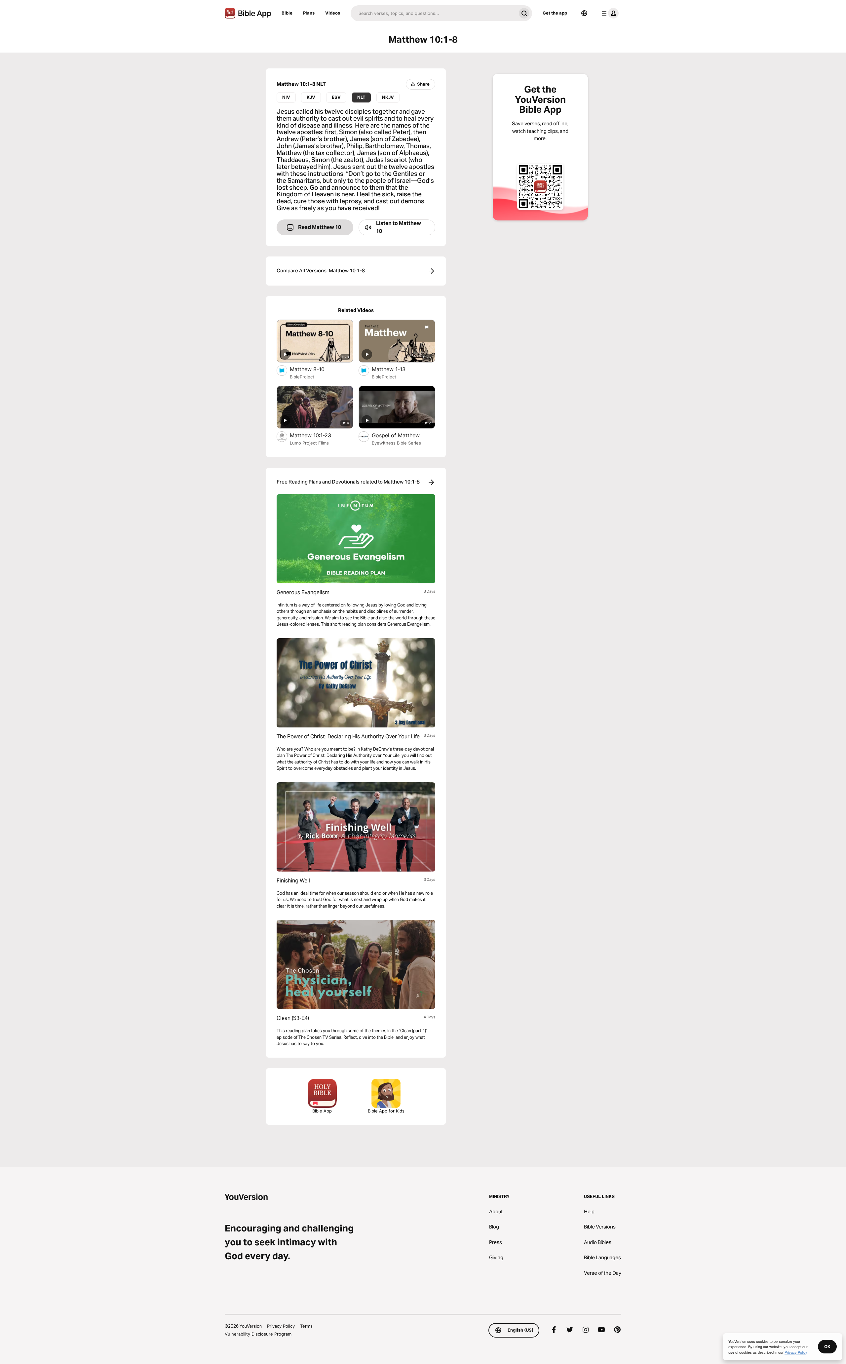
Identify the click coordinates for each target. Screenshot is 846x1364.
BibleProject (302, 376)
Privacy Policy (281, 1326)
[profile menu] (608, 13)
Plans (309, 13)
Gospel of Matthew (403, 435)
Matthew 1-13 (395, 369)
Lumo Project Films (309, 443)
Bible (287, 13)
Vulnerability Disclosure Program (258, 1334)
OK (827, 1346)
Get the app (555, 13)
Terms (306, 1326)
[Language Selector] (584, 13)
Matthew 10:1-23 (317, 435)
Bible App (322, 1110)
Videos (332, 13)
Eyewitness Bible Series (396, 443)
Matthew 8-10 (313, 369)
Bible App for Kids (386, 1110)
